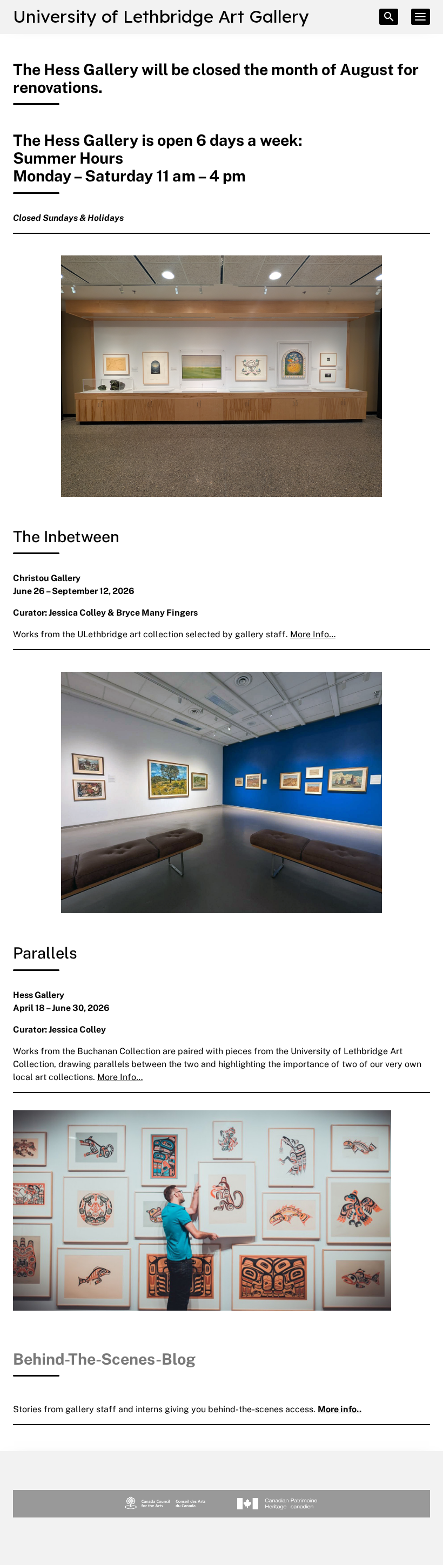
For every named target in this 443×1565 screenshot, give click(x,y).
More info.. (339, 1409)
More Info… (312, 634)
